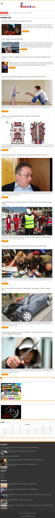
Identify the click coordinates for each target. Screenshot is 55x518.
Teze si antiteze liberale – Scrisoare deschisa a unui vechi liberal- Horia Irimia (24, 155)
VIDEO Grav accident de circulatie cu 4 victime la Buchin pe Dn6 (22, 464)
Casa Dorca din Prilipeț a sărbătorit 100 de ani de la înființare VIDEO (23, 489)
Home (2, 15)
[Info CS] (27, 5)
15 (42, 430)
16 (50, 430)
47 (14, 452)
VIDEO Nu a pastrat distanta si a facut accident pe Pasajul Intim (22, 451)
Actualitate (9, 205)
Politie (10, 60)
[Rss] (26, 515)
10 (4, 430)
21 (35, 432)
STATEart (25, 513)
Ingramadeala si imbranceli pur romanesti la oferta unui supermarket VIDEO (24, 246)
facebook (2, 473)
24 (4, 433)
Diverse (11, 78)
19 (20, 432)
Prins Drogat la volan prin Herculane (12, 39)
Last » (16, 378)
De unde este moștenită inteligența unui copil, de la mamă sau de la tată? (23, 76)
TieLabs (34, 513)
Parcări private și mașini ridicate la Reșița (10, 456)
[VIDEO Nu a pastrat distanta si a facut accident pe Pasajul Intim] (4, 453)
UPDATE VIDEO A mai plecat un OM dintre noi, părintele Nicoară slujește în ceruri (26, 459)
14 (35, 430)
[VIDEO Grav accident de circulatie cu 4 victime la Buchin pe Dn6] (4, 466)
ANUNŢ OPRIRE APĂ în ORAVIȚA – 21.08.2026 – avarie (20, 499)
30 (15, 465)
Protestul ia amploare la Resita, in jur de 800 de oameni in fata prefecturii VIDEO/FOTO (19, 447)
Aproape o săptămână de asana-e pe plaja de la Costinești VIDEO (20, 12)
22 (42, 432)
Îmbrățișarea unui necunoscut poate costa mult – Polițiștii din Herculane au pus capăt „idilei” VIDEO (29, 494)
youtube (2, 477)
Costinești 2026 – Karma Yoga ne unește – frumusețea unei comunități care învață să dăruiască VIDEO (30, 505)
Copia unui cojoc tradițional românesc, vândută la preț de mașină (21, 116)
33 (8, 457)
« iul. (2, 436)
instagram (2, 475)
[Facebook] (27, 515)
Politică (9, 156)
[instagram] (28, 515)
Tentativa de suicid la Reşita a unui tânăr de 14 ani (17, 21)
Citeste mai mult (25, 31)
